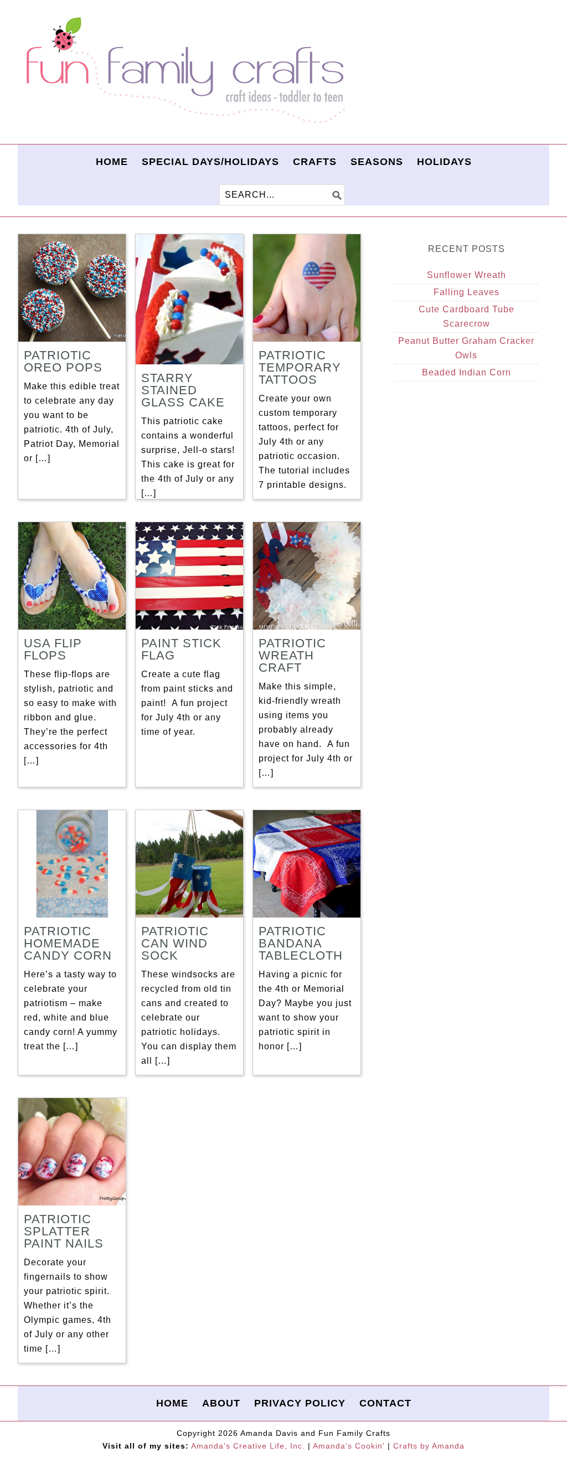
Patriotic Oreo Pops (63, 361)
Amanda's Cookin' (349, 1445)
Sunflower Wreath (466, 275)
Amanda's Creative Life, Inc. (248, 1445)
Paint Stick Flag (181, 649)
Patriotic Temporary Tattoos (300, 367)
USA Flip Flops (53, 649)
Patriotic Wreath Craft (292, 655)
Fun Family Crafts (184, 70)
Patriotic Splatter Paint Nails (64, 1231)
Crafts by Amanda (429, 1445)
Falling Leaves (466, 292)
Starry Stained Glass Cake (183, 390)
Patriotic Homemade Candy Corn (68, 943)
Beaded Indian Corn (466, 372)
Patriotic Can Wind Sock (175, 943)
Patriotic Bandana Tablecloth (301, 943)
